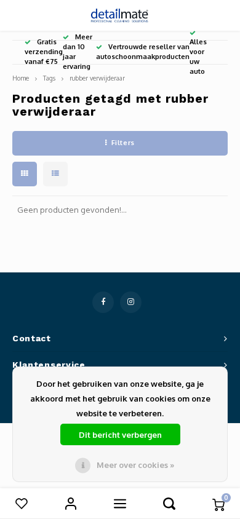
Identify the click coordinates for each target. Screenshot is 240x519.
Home (20, 78)
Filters (123, 142)
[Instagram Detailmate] (131, 302)
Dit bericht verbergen (120, 435)
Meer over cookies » (135, 465)
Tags (49, 78)
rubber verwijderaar (97, 78)
